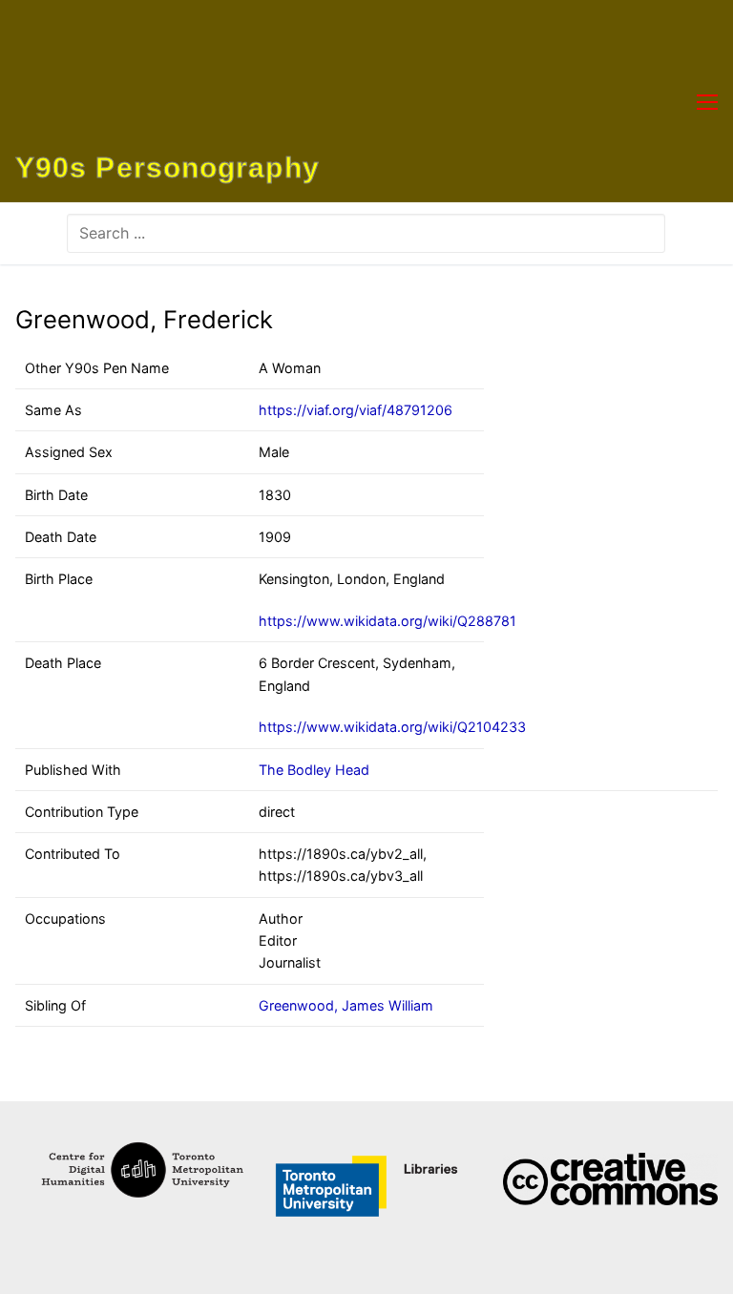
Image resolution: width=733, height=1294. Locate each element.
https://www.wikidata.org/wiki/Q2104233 (392, 727)
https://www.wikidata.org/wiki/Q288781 (387, 621)
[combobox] (366, 233)
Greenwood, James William (346, 1005)
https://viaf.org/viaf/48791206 (355, 410)
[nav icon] (707, 101)
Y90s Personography (167, 168)
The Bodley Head (314, 770)
